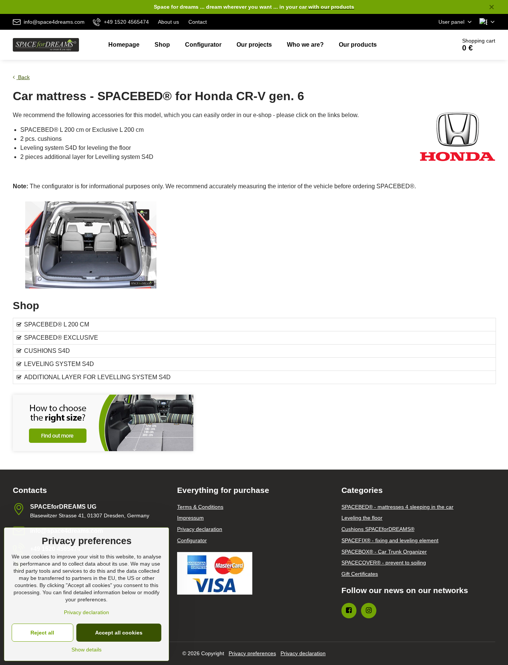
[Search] (429, 44)
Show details (86, 650)
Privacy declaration (303, 653)
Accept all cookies (119, 633)
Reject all (42, 633)
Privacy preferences (252, 653)
